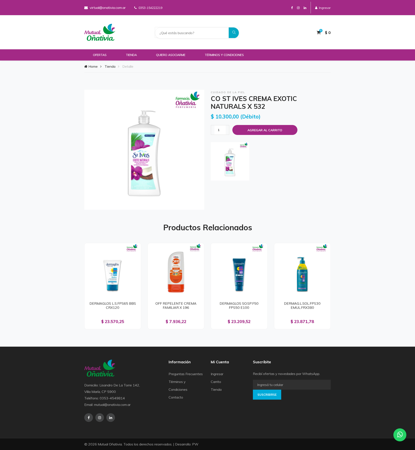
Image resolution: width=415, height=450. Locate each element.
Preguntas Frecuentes (186, 374)
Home (93, 66)
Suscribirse (267, 394)
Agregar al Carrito (264, 130)
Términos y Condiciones (224, 55)
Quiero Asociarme (170, 55)
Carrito (216, 382)
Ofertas (100, 55)
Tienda (131, 55)
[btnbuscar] (234, 32)
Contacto (176, 397)
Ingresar (325, 8)
